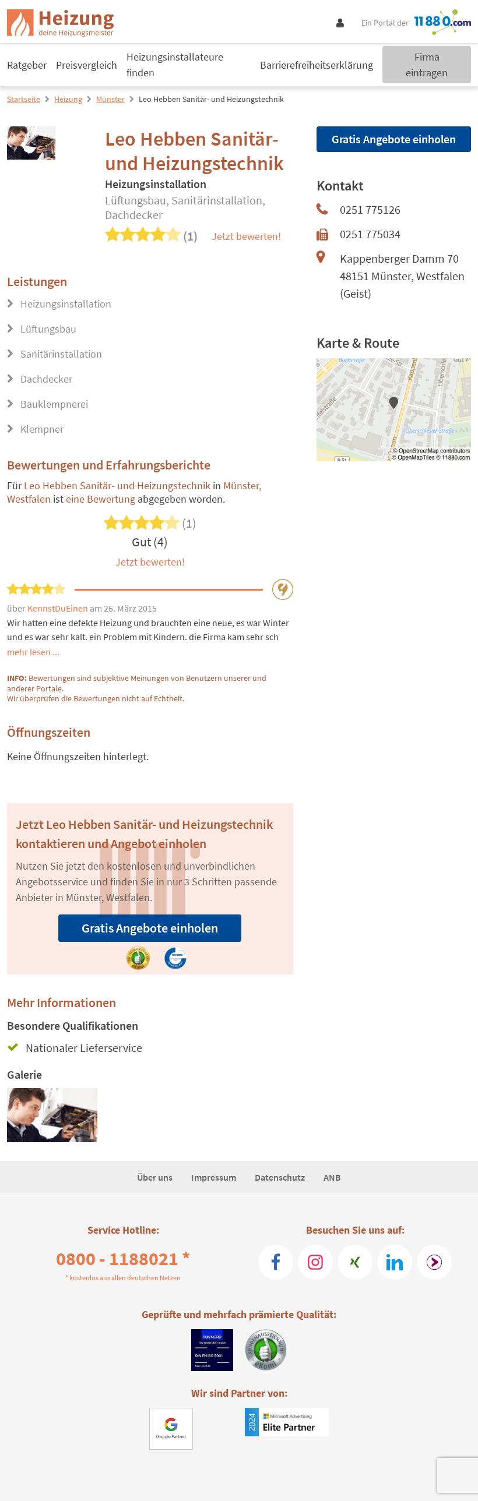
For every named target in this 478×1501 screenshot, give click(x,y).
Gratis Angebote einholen (150, 928)
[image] (52, 1115)
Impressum (213, 1177)
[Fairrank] (434, 1262)
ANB (332, 1177)
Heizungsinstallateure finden (174, 64)
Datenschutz (280, 1177)
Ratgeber (27, 65)
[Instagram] (315, 1262)
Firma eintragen (427, 64)
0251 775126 (370, 209)
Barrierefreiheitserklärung (316, 65)
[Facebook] (275, 1262)
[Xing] (355, 1262)
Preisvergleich (86, 65)
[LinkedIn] (394, 1262)
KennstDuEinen (58, 608)
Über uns (155, 1177)
